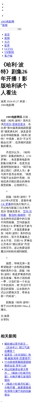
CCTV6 (8, 48)
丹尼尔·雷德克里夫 (14, 124)
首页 (7, 34)
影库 (7, 45)
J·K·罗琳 (6, 204)
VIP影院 (9, 52)
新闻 (7, 38)
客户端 (8, 55)
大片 (7, 41)
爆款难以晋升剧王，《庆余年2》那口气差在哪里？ (17, 347)
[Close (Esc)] (1, 401)
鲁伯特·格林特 (17, 215)
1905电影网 (7, 21)
